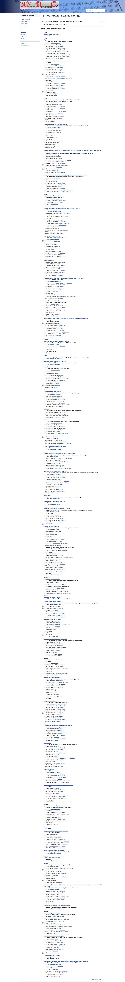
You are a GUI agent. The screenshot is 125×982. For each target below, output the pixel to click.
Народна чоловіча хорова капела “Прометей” (56, 831)
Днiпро (45, 355)
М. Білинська (61, 72)
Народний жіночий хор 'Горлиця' (52, 391)
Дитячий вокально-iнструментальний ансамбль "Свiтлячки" (59, 453)
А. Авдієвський (58, 654)
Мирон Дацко (54, 304)
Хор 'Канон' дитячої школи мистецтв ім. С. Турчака (57, 508)
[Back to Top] (122, 979)
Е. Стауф (60, 766)
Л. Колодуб (60, 643)
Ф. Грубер (53, 74)
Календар (23, 34)
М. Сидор (65, 216)
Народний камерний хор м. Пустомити (54, 301)
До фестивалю (102, 21)
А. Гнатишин (64, 673)
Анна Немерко (55, 511)
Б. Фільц (66, 591)
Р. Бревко (59, 541)
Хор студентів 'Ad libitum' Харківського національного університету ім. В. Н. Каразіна (66, 961)
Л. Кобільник (58, 314)
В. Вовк (61, 645)
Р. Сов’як (60, 836)
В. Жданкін (62, 172)
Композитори (24, 25)
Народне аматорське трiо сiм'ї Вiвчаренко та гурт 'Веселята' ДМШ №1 (62, 208)
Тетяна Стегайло (55, 127)
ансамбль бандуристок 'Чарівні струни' (54, 571)
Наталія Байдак (55, 958)
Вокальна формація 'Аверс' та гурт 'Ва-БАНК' (55, 639)
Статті (22, 36)
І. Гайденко (54, 181)
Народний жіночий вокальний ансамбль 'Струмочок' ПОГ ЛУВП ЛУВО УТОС (63, 278)
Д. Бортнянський (61, 200)
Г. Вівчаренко (66, 213)
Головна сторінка (25, 19)
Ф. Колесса (59, 167)
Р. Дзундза (64, 877)
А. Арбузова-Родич (60, 719)
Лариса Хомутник (56, 394)
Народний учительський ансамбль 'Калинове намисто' (58, 725)
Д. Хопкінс (62, 763)
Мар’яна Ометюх (55, 642)
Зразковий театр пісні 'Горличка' (52, 619)
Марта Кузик (54, 456)
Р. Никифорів (59, 220)
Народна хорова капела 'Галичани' (53, 601)
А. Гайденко (57, 246)
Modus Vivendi (47, 743)
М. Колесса (56, 438)
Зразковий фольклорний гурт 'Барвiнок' (54, 806)
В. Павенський (61, 76)
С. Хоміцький (65, 919)
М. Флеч (69, 160)
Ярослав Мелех (55, 860)
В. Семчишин (56, 373)
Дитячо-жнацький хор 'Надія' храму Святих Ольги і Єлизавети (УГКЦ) (62, 99)
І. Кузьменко (58, 248)
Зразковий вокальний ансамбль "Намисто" (55, 361)
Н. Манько (69, 458)
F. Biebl (53, 967)
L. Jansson (60, 966)
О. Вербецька (54, 244)
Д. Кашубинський (58, 435)
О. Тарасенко (62, 442)
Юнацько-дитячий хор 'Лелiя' (51, 526)
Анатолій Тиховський (57, 358)
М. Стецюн (53, 242)
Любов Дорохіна (55, 178)
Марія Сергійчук (55, 364)
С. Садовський (65, 782)
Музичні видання (25, 21)
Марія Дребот (55, 582)
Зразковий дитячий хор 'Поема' (52, 597)
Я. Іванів (60, 158)
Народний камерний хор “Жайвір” (53, 545)
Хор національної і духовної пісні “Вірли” (54, 850)
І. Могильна (70, 190)
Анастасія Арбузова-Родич (58, 704)
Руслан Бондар (55, 155)
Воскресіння (47, 495)
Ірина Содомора (55, 575)
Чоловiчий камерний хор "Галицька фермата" (56, 446)
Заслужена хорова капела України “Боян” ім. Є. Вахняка (58, 785)
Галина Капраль (55, 809)
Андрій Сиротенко (56, 964)
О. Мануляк (70, 557)
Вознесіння (46, 367)
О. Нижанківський (61, 296)
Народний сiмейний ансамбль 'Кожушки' (54, 501)
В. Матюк (58, 431)
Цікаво (22, 38)
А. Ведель (57, 606)
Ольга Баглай (54, 103)
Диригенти (23, 27)
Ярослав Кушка (55, 939)
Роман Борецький (56, 853)
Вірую (45, 40)
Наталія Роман (55, 344)
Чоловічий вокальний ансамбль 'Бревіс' (54, 936)
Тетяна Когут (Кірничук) (57, 908)
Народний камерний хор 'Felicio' (52, 955)
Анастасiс (46, 420)
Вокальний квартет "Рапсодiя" (52, 913)
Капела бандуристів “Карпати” (52, 857)
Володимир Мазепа (56, 423)
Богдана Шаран (55, 529)
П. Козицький (59, 759)
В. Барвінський (57, 94)
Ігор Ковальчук (55, 746)
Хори (22, 30)
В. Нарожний (53, 534)
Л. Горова (59, 562)
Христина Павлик (55, 772)
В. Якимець (58, 156)
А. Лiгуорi (61, 539)
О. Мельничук (72, 296)
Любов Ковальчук (56, 604)
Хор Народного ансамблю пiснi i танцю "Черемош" (57, 905)
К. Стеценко (56, 168)
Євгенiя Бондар (55, 239)
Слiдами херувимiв (49, 769)
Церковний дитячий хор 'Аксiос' (52, 579)
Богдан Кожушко (55, 504)
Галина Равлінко (55, 622)
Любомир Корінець (56, 449)
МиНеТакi (46, 409)
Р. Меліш (68, 780)
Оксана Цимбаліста (56, 728)
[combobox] (95, 10)
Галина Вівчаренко (56, 211)
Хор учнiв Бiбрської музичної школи (53, 195)
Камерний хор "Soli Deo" (50, 701)
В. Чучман (56, 793)
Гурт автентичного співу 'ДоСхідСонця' (54, 696)
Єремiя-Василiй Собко (57, 680)
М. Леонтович (54, 204)
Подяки (23, 43)
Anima (45, 827)
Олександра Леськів (56, 199)
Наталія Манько (55, 474)
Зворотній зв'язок (25, 45)
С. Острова (56, 114)
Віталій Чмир (54, 834)
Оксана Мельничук (56, 281)
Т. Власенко (54, 652)
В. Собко (55, 692)
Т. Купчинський (58, 675)
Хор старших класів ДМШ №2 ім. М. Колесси (55, 61)
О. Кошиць (62, 758)
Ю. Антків (62, 44)
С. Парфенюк (67, 191)
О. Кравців (56, 228)
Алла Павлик (54, 663)
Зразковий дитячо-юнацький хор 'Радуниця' (55, 471)
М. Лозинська (56, 543)
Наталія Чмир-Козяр (56, 548)
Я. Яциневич (60, 67)
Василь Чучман (55, 321)
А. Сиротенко (64, 972)
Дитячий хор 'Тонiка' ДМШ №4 (52, 236)
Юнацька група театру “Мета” (52, 34)
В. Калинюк (60, 118)
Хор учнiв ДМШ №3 (49, 260)
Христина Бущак (55, 43)
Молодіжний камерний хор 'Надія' (53, 677)
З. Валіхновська (64, 230)
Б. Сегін (56, 387)
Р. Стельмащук (64, 165)
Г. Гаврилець (64, 668)
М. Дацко (55, 179)
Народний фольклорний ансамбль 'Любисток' (56, 124)
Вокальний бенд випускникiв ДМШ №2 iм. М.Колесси (58, 78)
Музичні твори (24, 23)
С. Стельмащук (59, 608)
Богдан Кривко (55, 64)
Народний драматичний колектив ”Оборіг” (55, 584)
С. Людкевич (59, 283)
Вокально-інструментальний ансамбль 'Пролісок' (57, 341)
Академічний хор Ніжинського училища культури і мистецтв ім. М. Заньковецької (65, 175)
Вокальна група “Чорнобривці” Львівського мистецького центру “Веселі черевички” (66, 318)
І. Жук (63, 846)
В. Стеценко (65, 332)
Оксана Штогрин (55, 370)
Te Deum (46, 863)
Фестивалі (23, 32)
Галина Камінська (55, 498)
